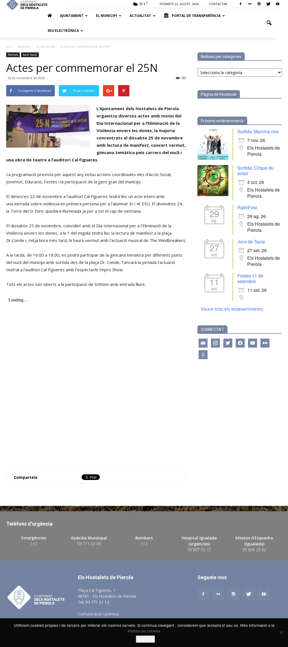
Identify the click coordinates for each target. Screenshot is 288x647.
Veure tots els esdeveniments (232, 309)
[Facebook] (240, 4)
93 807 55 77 (199, 549)
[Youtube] (277, 4)
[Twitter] (268, 4)
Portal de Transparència (196, 15)
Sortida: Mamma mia (257, 131)
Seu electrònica (63, 30)
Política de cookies (144, 631)
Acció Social (30, 55)
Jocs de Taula (251, 241)
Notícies (13, 55)
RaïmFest (247, 207)
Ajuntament (71, 15)
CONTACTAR (218, 4)
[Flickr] (250, 4)
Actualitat (140, 15)
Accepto (145, 639)
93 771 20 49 (89, 543)
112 (33, 543)
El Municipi (106, 15)
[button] (269, 23)
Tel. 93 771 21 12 (93, 602)
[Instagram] (259, 4)
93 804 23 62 (254, 549)
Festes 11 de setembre (250, 278)
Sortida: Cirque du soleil (255, 170)
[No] (281, 632)
